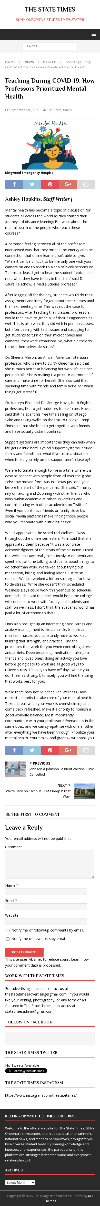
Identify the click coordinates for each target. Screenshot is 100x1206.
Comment (13, 846)
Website (11, 915)
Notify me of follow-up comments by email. (47, 930)
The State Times (59, 110)
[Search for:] (50, 46)
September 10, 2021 (24, 110)
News (29, 61)
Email (10, 900)
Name (10, 885)
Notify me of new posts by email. (38, 938)
